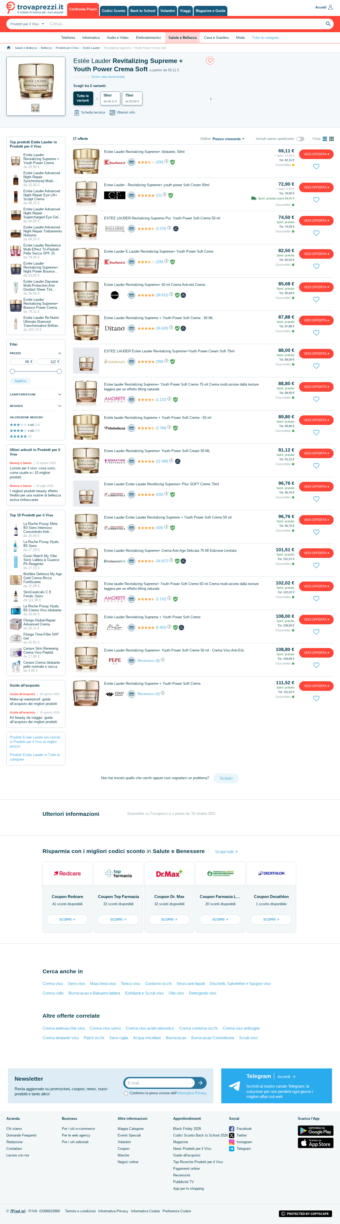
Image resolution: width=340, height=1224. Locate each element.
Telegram (243, 1149)
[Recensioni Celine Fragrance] (146, 195)
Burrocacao (176, 1037)
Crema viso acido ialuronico (150, 1028)
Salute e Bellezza (26, 47)
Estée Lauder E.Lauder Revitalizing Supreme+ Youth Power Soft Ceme (158, 251)
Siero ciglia (118, 1037)
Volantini (124, 1142)
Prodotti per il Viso (67, 47)
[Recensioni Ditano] (146, 328)
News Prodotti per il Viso (192, 1149)
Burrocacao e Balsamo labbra (94, 993)
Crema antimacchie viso (63, 1028)
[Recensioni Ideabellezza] (146, 428)
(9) (158, 661)
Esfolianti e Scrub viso (144, 993)
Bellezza (46, 47)
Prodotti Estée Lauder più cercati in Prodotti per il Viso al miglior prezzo (35, 741)
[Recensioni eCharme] (146, 295)
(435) (159, 494)
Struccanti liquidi (191, 983)
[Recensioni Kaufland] (146, 162)
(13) (159, 195)
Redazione (14, 1142)
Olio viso (176, 993)
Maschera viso (103, 983)
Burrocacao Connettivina (212, 1037)
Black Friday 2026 (187, 1129)
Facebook (244, 1129)
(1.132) (161, 400)
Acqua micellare (147, 1037)
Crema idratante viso (60, 1037)
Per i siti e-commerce (78, 1129)
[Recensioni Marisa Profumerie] (146, 627)
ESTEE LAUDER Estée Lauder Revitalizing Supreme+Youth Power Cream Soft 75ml (169, 351)
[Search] (328, 24)
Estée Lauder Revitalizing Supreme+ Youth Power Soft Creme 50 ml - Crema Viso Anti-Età (174, 650)
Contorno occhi (158, 983)
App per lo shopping (188, 1188)
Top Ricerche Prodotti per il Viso (198, 1162)
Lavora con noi (17, 1155)
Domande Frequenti (21, 1135)
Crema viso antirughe (241, 1028)
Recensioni (181, 1175)
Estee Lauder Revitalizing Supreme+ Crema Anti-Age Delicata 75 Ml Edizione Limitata (170, 551)
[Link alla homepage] (8, 48)
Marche (123, 1155)
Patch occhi (94, 1037)
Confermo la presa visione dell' (168, 1093)
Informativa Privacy (192, 1093)
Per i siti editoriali (75, 1142)
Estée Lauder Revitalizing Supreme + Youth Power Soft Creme (152, 617)
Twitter (241, 1135)
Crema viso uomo (105, 1028)
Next (211, 99)
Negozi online (128, 1162)
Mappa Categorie (131, 1129)
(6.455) (161, 627)
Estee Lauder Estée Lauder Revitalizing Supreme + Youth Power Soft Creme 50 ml (168, 517)
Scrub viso (248, 1037)
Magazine (180, 1142)
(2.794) (161, 428)
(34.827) (162, 561)
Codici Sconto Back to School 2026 (200, 1135)
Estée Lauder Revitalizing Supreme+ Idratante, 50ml (144, 152)
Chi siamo (14, 1129)
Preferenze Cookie (177, 1211)
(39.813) (162, 295)
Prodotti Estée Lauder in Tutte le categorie (35, 757)
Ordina (205, 139)
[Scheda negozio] (114, 162)
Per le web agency (76, 1135)
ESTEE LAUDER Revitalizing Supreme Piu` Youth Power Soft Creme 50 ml (162, 218)
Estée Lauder (91, 47)
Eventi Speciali (129, 1135)
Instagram (244, 1142)
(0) (158, 694)
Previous (97, 99)
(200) (159, 162)
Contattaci (14, 1149)
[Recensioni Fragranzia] (146, 361)
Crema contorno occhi (198, 1028)
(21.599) (162, 461)
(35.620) (162, 328)
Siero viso (76, 983)
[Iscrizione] (202, 1083)
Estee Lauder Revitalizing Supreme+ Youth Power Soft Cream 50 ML (157, 451)
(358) (159, 362)
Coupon (123, 1149)
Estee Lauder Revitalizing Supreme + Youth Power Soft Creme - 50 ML (158, 318)
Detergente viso (202, 993)
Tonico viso (130, 983)
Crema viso (52, 983)
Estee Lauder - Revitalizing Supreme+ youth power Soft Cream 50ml (156, 185)
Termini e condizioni (80, 1211)
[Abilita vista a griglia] (331, 139)
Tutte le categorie (265, 38)
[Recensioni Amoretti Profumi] (146, 399)
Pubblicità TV (183, 1182)
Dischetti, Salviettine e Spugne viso (240, 983)
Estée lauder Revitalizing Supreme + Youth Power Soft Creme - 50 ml (157, 418)
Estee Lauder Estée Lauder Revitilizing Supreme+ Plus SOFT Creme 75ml (161, 484)
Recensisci (146, 661)
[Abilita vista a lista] (325, 139)
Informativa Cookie (145, 1211)
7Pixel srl (18, 1211)
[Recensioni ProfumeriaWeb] (146, 561)
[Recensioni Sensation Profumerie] (146, 461)
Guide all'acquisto (186, 1155)
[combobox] (26, 24)
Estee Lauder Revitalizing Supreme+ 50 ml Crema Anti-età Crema (154, 285)
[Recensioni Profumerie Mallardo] (146, 228)
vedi (315, 154)
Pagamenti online (186, 1169)
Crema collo (52, 993)
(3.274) (161, 229)
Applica (20, 381)
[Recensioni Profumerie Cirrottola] (146, 494)
